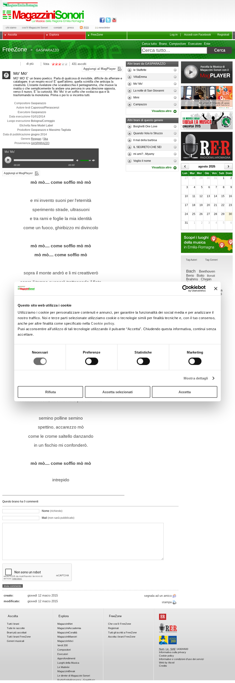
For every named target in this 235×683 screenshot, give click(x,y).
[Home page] (44, 16)
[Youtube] (113, 20)
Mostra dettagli (196, 378)
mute (78, 161)
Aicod (171, 662)
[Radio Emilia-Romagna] (206, 146)
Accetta (185, 392)
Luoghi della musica (206, 243)
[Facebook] (102, 20)
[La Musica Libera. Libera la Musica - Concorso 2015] (206, 120)
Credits (163, 665)
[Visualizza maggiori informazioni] (175, 70)
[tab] (191, 260)
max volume (94, 161)
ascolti (82, 64)
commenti (31, 501)
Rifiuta (50, 392)
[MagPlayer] (206, 72)
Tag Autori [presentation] (191, 259)
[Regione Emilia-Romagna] (162, 617)
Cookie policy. (103, 323)
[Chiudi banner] (215, 288)
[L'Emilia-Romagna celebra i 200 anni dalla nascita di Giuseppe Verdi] (168, 640)
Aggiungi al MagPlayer (99, 68)
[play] (129, 70)
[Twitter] (107, 20)
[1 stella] (53, 64)
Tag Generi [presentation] (211, 259)
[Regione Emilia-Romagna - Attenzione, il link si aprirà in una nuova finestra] (20, 4)
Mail (58, 517)
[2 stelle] (54, 64)
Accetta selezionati (117, 392)
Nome (52, 511)
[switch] (91, 361)
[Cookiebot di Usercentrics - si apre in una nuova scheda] (185, 288)
